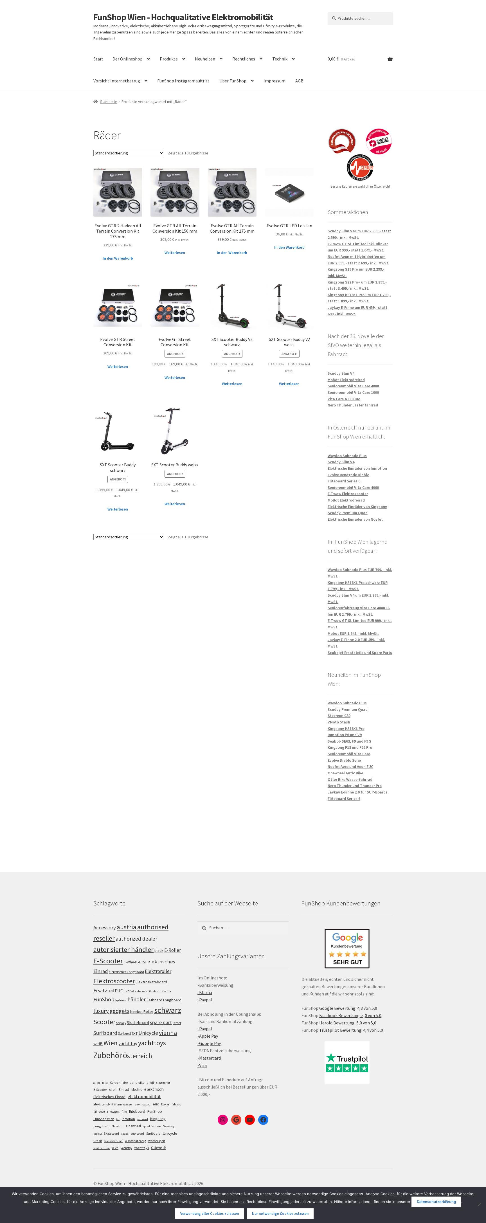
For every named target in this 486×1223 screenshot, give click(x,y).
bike (105, 1083)
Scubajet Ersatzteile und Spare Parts (360, 652)
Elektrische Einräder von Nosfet (355, 519)
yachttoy (126, 1148)
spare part (161, 1022)
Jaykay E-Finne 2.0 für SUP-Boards (358, 792)
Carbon (115, 1083)
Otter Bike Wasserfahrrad (350, 779)
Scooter (104, 1022)
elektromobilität (144, 1096)
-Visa (202, 1065)
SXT (135, 1033)
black (158, 950)
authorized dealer (136, 938)
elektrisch (154, 1089)
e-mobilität (163, 1083)
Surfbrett (124, 1033)
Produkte (169, 59)
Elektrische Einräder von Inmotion (357, 468)
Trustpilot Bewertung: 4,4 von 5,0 (351, 1030)
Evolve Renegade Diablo (348, 474)
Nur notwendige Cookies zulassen (280, 1213)
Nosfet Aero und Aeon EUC (350, 766)
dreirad (128, 1083)
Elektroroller (158, 971)
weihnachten (101, 1148)
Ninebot (136, 1011)
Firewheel (113, 1112)
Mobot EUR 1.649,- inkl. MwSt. (353, 633)
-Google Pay (209, 1043)
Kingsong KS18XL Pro (346, 728)
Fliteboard (141, 991)
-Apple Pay (207, 1036)
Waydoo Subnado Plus (347, 455)
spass (125, 1134)
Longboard (172, 999)
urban (97, 1141)
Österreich (137, 1056)
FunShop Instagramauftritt (183, 81)
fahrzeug (99, 1112)
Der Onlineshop (127, 59)
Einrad (124, 1089)
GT (118, 1119)
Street (177, 1023)
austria (126, 927)
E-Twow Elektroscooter (348, 493)
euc (156, 1104)
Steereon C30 (339, 715)
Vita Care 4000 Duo (344, 398)
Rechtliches (243, 59)
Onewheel (133, 1126)
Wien (111, 1043)
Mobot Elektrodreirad (346, 379)
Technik (279, 59)
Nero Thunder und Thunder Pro (355, 785)
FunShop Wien (103, 1119)
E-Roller (172, 950)
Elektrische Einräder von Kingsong (357, 506)
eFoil (142, 962)
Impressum (274, 81)
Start (98, 59)
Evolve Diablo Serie (344, 760)
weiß (98, 1043)
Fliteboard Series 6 (344, 481)
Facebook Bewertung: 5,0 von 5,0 (350, 1015)
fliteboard (137, 1111)
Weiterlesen (175, 252)
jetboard (142, 1119)
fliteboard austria (160, 991)
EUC (119, 990)
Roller (148, 1011)
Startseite (108, 101)
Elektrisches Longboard (126, 972)
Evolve (129, 991)
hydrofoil (121, 1000)
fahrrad (176, 1104)
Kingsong (158, 1118)
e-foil (150, 1083)
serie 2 (97, 1134)
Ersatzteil (103, 990)
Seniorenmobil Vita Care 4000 (353, 385)
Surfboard (105, 1032)
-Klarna (204, 992)
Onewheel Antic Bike (345, 772)
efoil (112, 1089)
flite (124, 1112)
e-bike (140, 1082)
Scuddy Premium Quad (348, 512)
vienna (168, 1033)
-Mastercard (209, 1058)
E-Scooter (108, 960)
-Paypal (204, 999)
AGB (299, 81)
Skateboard (138, 1022)
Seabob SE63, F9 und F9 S (349, 741)
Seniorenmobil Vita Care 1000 (353, 392)
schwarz (167, 1010)
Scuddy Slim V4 (341, 373)
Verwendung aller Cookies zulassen (209, 1213)
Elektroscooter (114, 981)
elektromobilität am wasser (113, 1104)
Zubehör (107, 1055)
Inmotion (128, 1119)
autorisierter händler (123, 949)
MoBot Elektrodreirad (346, 500)
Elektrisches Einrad (109, 1096)
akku (96, 1083)
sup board (137, 1134)
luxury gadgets (111, 1011)
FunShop (103, 999)
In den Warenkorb (118, 258)
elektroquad (142, 1104)
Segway (121, 1023)
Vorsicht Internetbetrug (116, 81)
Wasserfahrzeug (135, 1141)
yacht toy (127, 1043)
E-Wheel (130, 962)
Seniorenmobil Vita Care (349, 753)
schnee (156, 1126)
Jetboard (154, 999)
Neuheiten (205, 59)
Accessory (104, 927)
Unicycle (148, 1032)
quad (146, 1126)
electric (136, 1089)
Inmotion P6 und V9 (345, 734)
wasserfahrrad (113, 1141)
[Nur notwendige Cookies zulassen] (479, 1205)
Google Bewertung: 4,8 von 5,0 (348, 1008)
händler (136, 999)
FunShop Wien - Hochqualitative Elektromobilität (183, 17)
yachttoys (152, 1043)
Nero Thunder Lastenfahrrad (353, 405)
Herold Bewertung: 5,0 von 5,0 (347, 1023)
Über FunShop (232, 81)
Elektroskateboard (151, 981)
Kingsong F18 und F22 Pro (350, 747)
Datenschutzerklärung (436, 1201)
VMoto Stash (339, 722)
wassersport (156, 1141)
